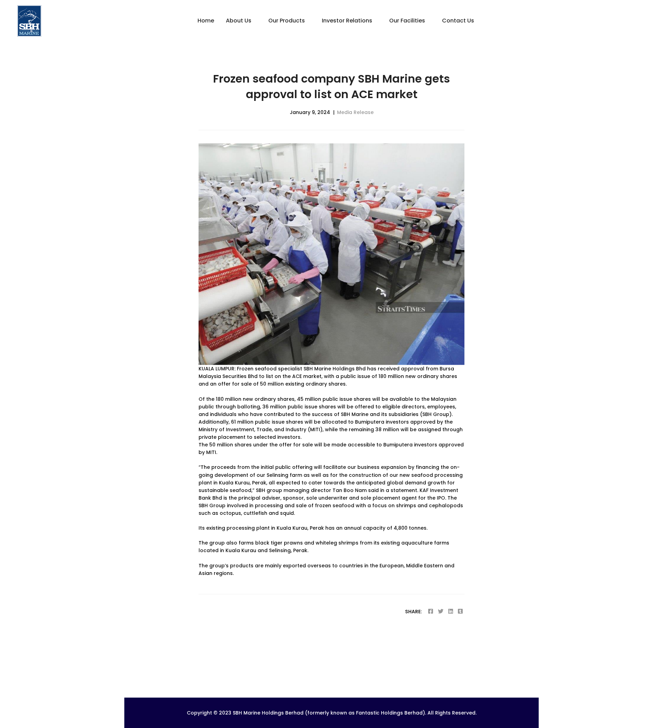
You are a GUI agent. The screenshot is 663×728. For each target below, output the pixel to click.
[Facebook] (430, 611)
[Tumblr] (460, 611)
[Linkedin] (450, 611)
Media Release (355, 112)
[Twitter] (440, 611)
